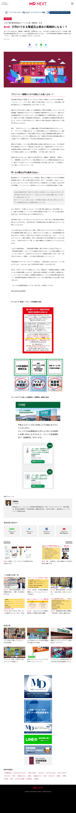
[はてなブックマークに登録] (46, 45)
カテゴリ (52, 776)
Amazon (30, 779)
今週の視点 (7, 18)
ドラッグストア (63, 773)
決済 (30, 776)
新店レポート (22, 776)
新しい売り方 (32, 773)
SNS (65, 776)
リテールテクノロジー (20, 773)
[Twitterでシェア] (37, 45)
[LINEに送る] (41, 45)
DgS (59, 776)
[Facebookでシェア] (30, 45)
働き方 (37, 779)
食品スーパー (38, 776)
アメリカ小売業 (20, 779)
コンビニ (8, 776)
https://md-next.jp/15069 (18, 291)
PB (12, 779)
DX (14, 776)
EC (45, 776)
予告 (7, 779)
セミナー (41, 773)
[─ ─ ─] (72, 4)
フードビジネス (51, 773)
